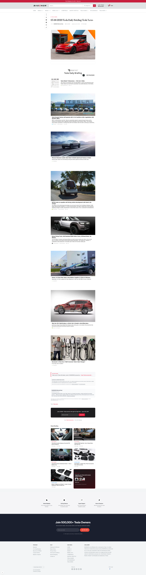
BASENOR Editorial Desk (57, 390)
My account (101, 6)
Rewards (35, 547)
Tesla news (55, 404)
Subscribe (82, 414)
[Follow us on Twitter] (74, 569)
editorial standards (75, 384)
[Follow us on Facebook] (72, 569)
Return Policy (53, 549)
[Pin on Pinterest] (46, 22)
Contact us (52, 556)
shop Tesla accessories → (87, 375)
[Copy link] (46, 27)
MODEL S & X (55, 10)
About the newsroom (71, 395)
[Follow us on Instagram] (76, 569)
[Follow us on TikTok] (81, 569)
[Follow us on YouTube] (79, 569)
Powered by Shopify (37, 571)
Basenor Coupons (37, 554)
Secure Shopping (53, 554)
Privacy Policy (53, 550)
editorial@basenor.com (54, 399)
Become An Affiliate (37, 550)
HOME (34, 10)
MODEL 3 (40, 10)
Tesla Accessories (70, 420)
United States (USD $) (38, 567)
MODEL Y (47, 10)
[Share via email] (46, 25)
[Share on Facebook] (46, 20)
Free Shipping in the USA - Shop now (73, 1)
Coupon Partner (36, 552)
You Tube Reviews (37, 549)
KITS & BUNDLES (93, 10)
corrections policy (82, 384)
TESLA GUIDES (83, 10)
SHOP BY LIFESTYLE (74, 10)
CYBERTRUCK (64, 10)
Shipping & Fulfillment (54, 547)
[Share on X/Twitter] (46, 17)
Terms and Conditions (54, 552)
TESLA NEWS (102, 10)
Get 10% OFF (85, 529)
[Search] (94, 5)
